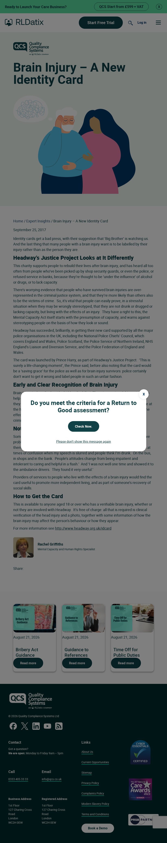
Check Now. (83, 426)
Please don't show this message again (83, 441)
